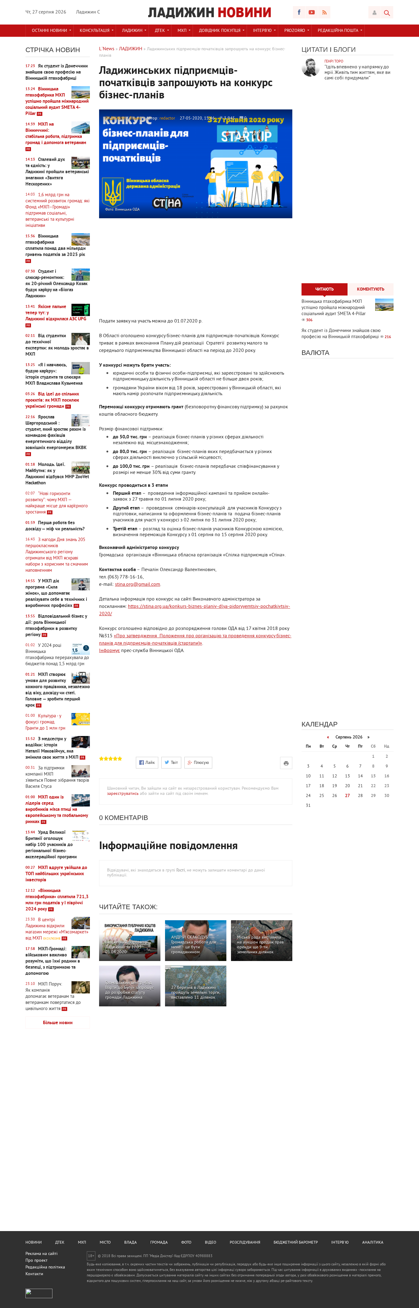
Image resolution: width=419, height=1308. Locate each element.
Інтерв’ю (262, 30)
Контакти (34, 1274)
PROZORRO (294, 30)
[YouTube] (312, 12)
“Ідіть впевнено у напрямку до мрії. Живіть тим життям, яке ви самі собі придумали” (357, 72)
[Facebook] (299, 12)
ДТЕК (160, 30)
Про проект (36, 1260)
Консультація (95, 30)
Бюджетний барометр (296, 1242)
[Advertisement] (57, 1130)
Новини (33, 1242)
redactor (167, 118)
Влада (130, 1242)
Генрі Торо (334, 61)
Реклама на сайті (41, 1254)
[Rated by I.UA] (38, 1297)
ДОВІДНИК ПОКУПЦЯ (219, 30)
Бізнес (135, 118)
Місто (105, 1242)
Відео (210, 1242)
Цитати (315, 49)
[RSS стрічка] (324, 12)
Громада (159, 1242)
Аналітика (372, 1242)
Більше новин (58, 1023)
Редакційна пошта (338, 30)
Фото (186, 1242)
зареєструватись (123, 793)
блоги (344, 49)
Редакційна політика (45, 1267)
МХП (182, 30)
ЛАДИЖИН (132, 30)
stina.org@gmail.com (137, 585)
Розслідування (245, 1242)
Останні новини (49, 30)
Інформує (109, 651)
